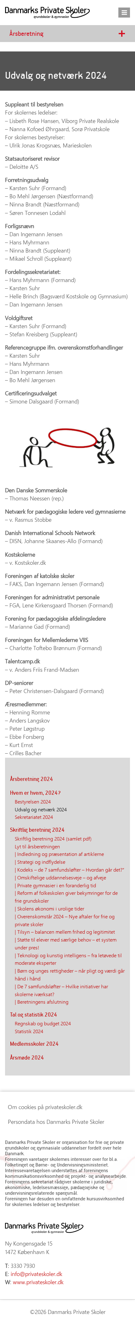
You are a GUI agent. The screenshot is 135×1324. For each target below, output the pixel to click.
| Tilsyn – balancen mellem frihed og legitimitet (65, 931)
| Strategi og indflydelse (40, 861)
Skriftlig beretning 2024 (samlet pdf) (53, 838)
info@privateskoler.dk (36, 1274)
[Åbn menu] (124, 12)
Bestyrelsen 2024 (33, 801)
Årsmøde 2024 (27, 1057)
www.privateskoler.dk (38, 1282)
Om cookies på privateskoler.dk (45, 1107)
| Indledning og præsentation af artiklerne (59, 853)
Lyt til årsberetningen (37, 846)
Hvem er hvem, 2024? (35, 792)
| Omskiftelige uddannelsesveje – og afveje (60, 877)
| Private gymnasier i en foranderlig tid (55, 885)
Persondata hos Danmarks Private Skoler (56, 1121)
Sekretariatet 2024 (34, 816)
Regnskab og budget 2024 (43, 1023)
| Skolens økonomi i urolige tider (49, 908)
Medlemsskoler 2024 (34, 1043)
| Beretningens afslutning (41, 1001)
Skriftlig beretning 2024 (37, 829)
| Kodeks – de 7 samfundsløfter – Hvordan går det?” (69, 869)
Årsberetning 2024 (31, 778)
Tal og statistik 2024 (33, 1014)
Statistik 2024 (29, 1031)
